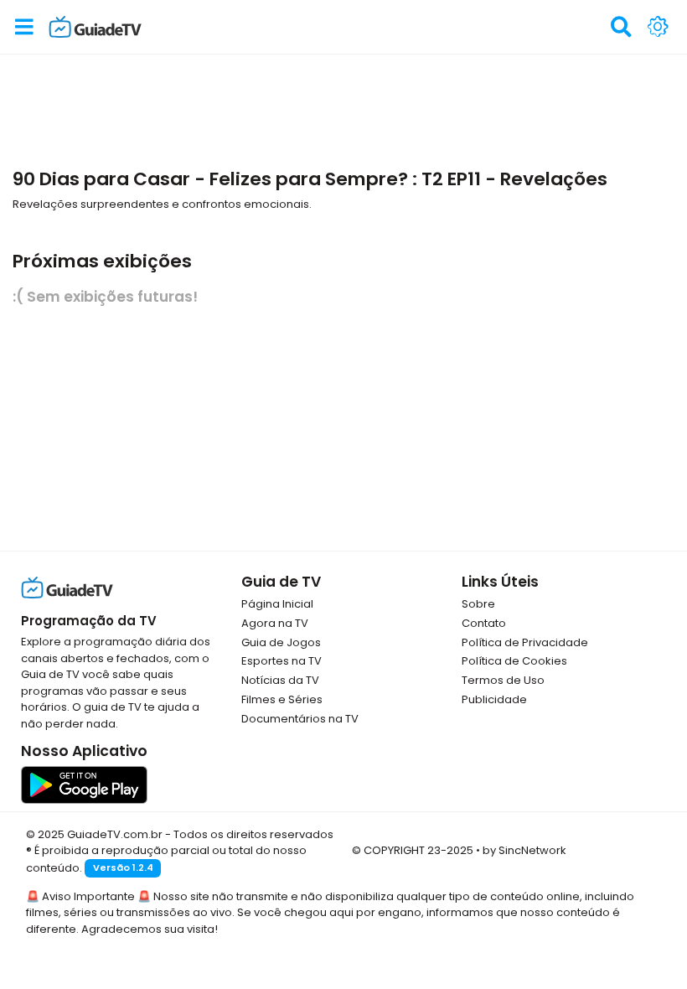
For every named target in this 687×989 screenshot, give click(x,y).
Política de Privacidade (525, 642)
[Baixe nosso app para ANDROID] (84, 784)
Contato (484, 623)
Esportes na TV (281, 661)
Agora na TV (274, 623)
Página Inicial (277, 604)
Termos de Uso (503, 680)
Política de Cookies (514, 661)
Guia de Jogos (281, 642)
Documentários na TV (300, 719)
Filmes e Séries (282, 699)
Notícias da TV (280, 680)
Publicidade (494, 699)
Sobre (478, 604)
